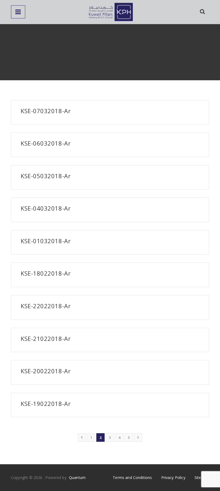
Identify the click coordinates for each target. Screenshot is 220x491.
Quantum (77, 477)
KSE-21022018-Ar (46, 338)
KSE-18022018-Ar (46, 273)
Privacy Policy (173, 477)
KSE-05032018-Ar (46, 176)
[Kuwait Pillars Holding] (110, 12)
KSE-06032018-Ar (46, 143)
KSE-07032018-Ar (46, 111)
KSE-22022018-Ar (46, 306)
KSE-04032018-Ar (46, 208)
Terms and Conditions (132, 477)
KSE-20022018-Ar (46, 371)
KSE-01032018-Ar (46, 241)
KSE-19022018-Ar (46, 403)
